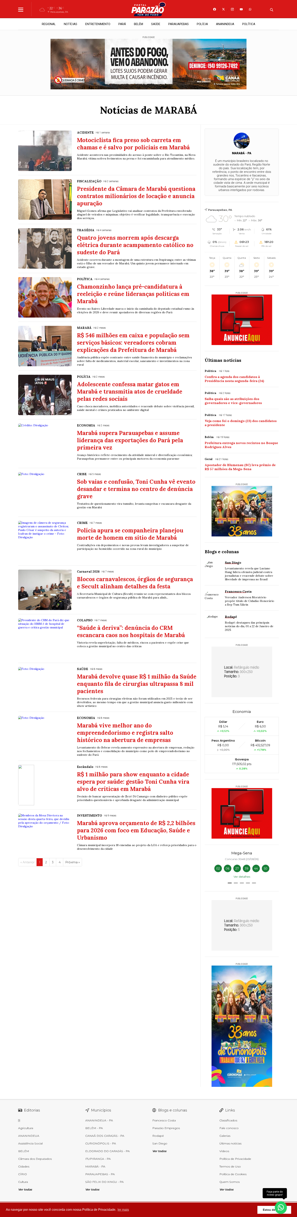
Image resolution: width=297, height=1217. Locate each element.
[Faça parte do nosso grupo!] (281, 1206)
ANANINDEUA (225, 24)
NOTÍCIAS (70, 24)
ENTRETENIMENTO (97, 24)
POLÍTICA (248, 24)
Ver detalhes (242, 876)
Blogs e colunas (222, 551)
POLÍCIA (202, 24)
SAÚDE (155, 24)
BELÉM (138, 24)
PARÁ (122, 24)
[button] (230, 883)
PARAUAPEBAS (178, 24)
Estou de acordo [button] (274, 1209)
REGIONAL (49, 24)
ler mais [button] (123, 1209)
